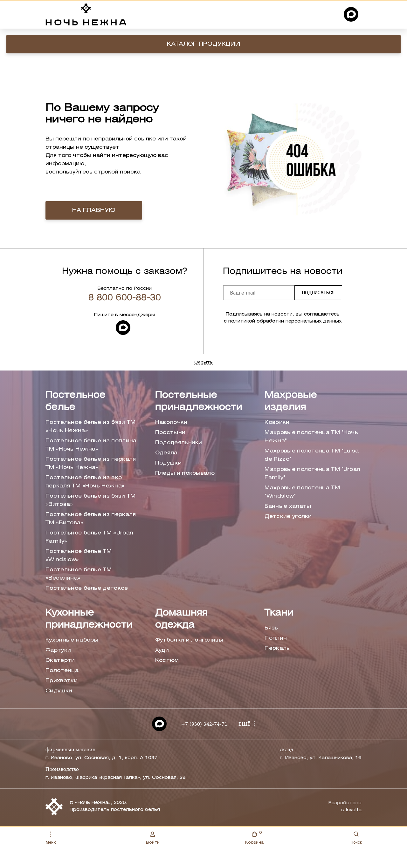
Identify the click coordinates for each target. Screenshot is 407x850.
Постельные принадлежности (198, 401)
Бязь (271, 628)
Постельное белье (75, 401)
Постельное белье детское (86, 588)
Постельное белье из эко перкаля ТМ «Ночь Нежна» (85, 481)
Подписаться (318, 292)
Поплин (276, 638)
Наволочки (171, 422)
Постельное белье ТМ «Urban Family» (89, 537)
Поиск (356, 842)
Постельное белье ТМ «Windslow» (78, 555)
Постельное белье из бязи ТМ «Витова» (90, 500)
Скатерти (60, 660)
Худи (162, 650)
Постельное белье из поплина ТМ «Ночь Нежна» (91, 445)
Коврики (277, 422)
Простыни (170, 432)
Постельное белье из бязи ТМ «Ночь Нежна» (90, 426)
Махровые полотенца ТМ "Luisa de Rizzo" (312, 455)
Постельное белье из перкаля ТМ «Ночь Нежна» (90, 463)
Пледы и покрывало (185, 473)
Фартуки (58, 650)
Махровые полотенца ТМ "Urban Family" (312, 473)
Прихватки (61, 680)
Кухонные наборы (72, 640)
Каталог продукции (203, 44)
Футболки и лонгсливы (189, 640)
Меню (51, 842)
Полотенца (62, 670)
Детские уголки (288, 516)
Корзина (254, 837)
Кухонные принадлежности (89, 619)
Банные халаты (288, 506)
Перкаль (277, 648)
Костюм (167, 660)
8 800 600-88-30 (124, 298)
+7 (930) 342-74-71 (204, 724)
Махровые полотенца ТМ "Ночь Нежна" (311, 436)
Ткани (279, 613)
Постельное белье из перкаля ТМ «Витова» (90, 518)
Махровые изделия (291, 401)
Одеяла (166, 453)
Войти (153, 842)
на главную (93, 210)
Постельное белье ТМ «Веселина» (78, 574)
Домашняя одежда (181, 619)
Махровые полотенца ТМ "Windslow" (302, 492)
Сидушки (58, 691)
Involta (354, 810)
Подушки (168, 463)
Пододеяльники (178, 442)
